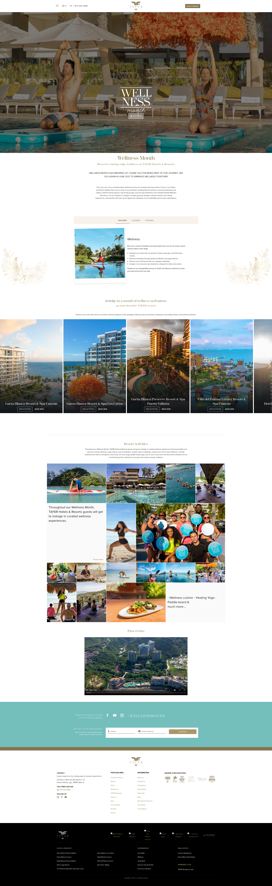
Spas (112, 801)
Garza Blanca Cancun (64, 857)
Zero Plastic (141, 805)
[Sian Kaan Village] (178, 835)
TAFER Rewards (116, 793)
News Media (142, 789)
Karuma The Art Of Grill (145, 865)
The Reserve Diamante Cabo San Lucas (70, 869)
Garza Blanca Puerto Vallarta (66, 853)
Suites (113, 785)
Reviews (113, 809)
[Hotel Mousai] (132, 835)
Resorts (113, 781)
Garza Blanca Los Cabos (105, 853)
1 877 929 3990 (64, 790)
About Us (141, 777)
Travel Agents (142, 809)
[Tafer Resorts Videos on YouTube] (114, 716)
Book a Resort (193, 6)
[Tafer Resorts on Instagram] (122, 716)
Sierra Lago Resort (63, 865)
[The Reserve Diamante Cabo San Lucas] (209, 835)
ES (65, 6)
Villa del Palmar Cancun (105, 861)
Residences (114, 789)
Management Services (145, 801)
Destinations (142, 785)
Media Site (141, 793)
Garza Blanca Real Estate (186, 857)
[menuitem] (114, 797)
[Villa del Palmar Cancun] (147, 835)
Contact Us (141, 781)
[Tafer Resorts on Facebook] (107, 716)
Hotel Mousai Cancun (104, 857)
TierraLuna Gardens (144, 869)
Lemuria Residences (185, 853)
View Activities (25, 409)
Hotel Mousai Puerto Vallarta (66, 861)
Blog (139, 797)
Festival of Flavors (117, 777)
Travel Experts (115, 805)
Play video (136, 116)
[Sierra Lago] (163, 835)
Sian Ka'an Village (103, 865)
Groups (113, 813)
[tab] (122, 220)
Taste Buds (141, 861)
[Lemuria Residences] (194, 835)
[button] (2, 366)
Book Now (39, 409)
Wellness (141, 857)
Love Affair (141, 853)
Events (113, 797)
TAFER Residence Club (185, 869)
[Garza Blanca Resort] (117, 835)
